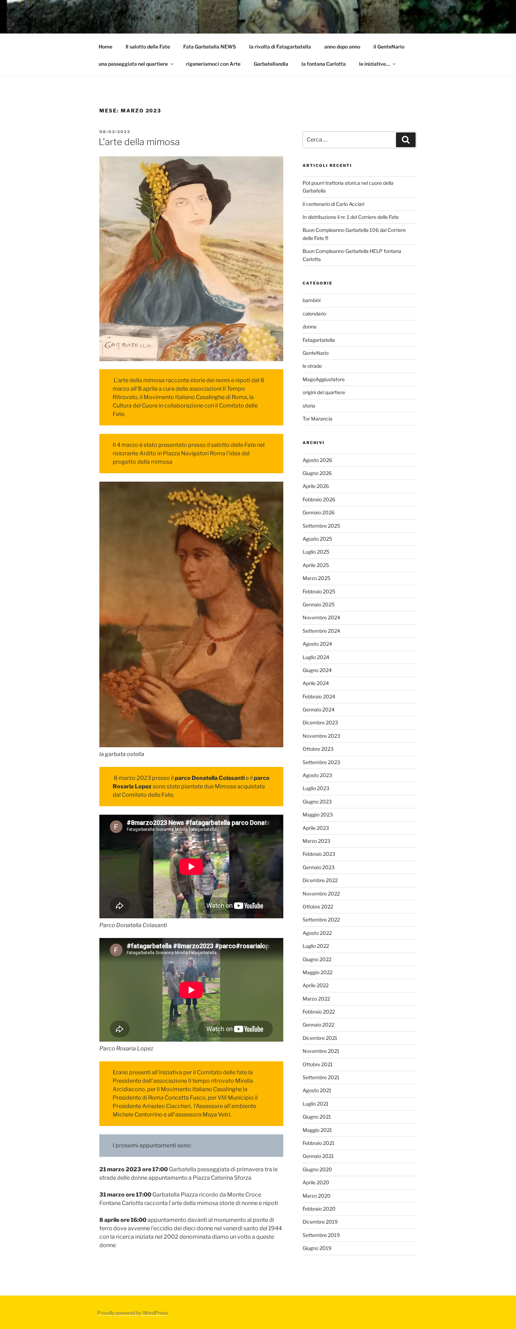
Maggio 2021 (317, 1130)
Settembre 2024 (321, 631)
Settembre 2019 (321, 1235)
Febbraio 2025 (319, 591)
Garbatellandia (271, 64)
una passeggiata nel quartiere (133, 64)
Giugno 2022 (317, 959)
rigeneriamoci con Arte (213, 64)
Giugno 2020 (317, 1169)
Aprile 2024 (316, 683)
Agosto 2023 (317, 775)
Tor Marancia (317, 419)
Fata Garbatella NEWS (209, 47)
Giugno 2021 (317, 1117)
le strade (312, 366)
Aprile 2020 (316, 1182)
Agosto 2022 (317, 933)
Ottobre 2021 (318, 1064)
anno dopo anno (342, 47)
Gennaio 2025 (319, 604)
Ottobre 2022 (318, 907)
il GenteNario (388, 47)
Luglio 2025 (316, 552)
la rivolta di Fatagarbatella (280, 47)
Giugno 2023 (317, 801)
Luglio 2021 (316, 1104)
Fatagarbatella (319, 340)
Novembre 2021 (321, 1051)
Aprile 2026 (316, 486)
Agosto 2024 (317, 644)
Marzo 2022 (316, 999)
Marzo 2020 (317, 1196)
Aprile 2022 (316, 985)
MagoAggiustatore (324, 379)
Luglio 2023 (316, 788)
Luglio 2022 (316, 946)
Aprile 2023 (316, 828)
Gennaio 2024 (319, 709)
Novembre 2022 (321, 894)
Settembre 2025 (321, 526)
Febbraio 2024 (319, 696)
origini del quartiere (324, 392)
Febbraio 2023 (319, 854)
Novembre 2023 (321, 736)
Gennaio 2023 (319, 867)
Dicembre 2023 (320, 722)
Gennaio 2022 (318, 1025)
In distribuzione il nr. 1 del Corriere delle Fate (351, 217)
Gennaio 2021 (318, 1156)
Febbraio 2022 (319, 1012)
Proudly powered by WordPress (132, 1313)
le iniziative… (374, 64)
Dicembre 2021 (320, 1038)
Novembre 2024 (321, 617)
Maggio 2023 (318, 814)
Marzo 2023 (316, 841)
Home (105, 47)
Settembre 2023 (321, 762)
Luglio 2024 (316, 657)
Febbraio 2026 (319, 499)
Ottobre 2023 (318, 749)
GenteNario (316, 353)
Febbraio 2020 (319, 1209)
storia (309, 406)
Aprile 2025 (316, 565)
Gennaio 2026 (319, 512)
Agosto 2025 (317, 539)
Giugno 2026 (317, 473)
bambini (311, 300)
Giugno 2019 (317, 1248)
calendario (314, 314)
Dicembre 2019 (320, 1222)
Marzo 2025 (316, 578)
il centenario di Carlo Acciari (333, 204)
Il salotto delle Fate (148, 47)
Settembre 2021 (321, 1077)
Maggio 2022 (317, 972)
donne (310, 327)
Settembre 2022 (321, 920)
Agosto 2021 (317, 1090)
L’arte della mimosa (139, 141)
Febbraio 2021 (319, 1143)
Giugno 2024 (317, 670)
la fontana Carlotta (324, 64)
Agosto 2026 (317, 460)
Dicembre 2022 (320, 880)
